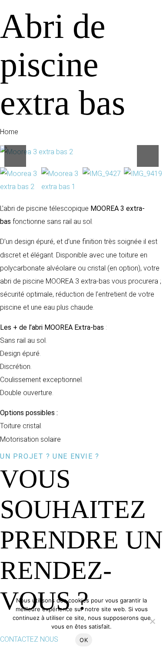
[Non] (152, 621)
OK (84, 639)
